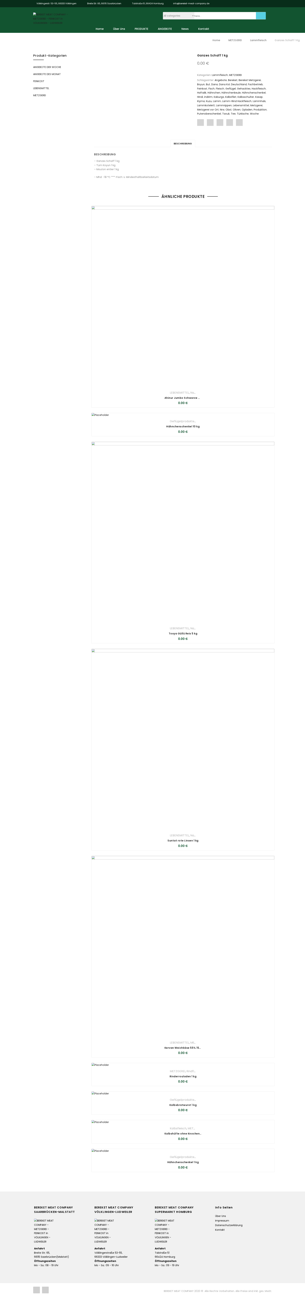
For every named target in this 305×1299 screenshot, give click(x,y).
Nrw (222, 109)
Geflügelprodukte (182, 421)
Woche (254, 113)
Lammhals (259, 101)
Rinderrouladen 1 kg (183, 1076)
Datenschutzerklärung (229, 1225)
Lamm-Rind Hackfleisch (237, 101)
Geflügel (230, 88)
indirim (208, 97)
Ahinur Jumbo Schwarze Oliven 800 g (190, 398)
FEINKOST (38, 81)
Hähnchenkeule (231, 92)
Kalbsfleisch (178, 1128)
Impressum (222, 1220)
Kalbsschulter (246, 97)
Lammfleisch (258, 40)
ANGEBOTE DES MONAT (47, 74)
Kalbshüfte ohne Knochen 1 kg (185, 1133)
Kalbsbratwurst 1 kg (183, 1105)
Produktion (260, 109)
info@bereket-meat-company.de (191, 3)
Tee (233, 113)
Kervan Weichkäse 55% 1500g (185, 1048)
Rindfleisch (193, 1071)
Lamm (217, 101)
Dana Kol (224, 84)
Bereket (232, 80)
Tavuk (226, 113)
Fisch (211, 88)
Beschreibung (183, 143)
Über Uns (119, 29)
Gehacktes (243, 88)
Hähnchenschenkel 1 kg (183, 1162)
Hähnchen (214, 92)
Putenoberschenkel (209, 113)
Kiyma (201, 101)
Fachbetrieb (255, 84)
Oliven (237, 109)
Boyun (201, 84)
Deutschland (239, 84)
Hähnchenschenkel (254, 92)
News (185, 29)
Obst (229, 109)
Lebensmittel (241, 105)
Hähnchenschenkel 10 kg (183, 426)
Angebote (221, 80)
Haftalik (201, 92)
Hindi (200, 97)
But (208, 84)
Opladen (247, 109)
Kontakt (203, 29)
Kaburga (219, 97)
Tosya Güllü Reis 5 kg (183, 633)
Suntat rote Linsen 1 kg (183, 840)
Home (100, 29)
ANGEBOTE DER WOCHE (47, 67)
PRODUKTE (141, 29)
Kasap (259, 97)
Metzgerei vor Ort (208, 109)
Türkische (243, 113)
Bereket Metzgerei (250, 80)
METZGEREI (235, 40)
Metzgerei (256, 105)
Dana (214, 84)
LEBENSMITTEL (179, 393)
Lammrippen (224, 105)
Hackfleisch (259, 88)
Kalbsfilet (230, 97)
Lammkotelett (206, 105)
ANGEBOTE (165, 29)
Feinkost (202, 88)
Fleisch (220, 88)
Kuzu (209, 101)
